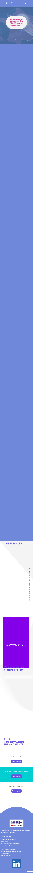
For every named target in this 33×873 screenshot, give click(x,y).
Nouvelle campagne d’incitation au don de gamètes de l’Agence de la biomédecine (16, 465)
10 (11, 537)
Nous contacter (5, 855)
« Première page (17, 531)
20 (14, 537)
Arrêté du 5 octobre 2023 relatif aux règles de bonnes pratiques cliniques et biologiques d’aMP (16, 507)
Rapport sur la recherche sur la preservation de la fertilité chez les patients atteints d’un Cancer (16, 426)
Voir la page (16, 761)
